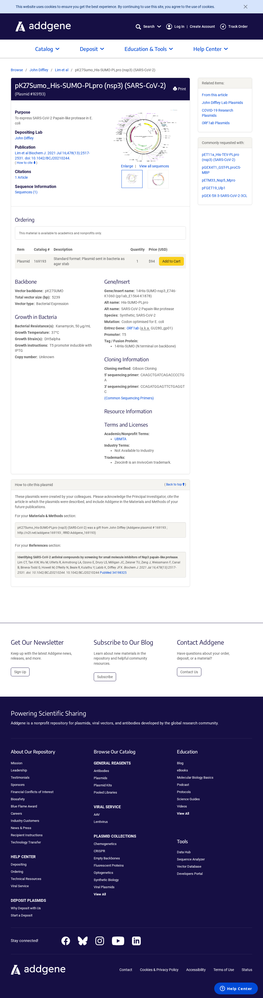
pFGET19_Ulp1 (214, 188)
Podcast (183, 785)
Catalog (44, 49)
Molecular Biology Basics (195, 777)
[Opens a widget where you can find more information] (236, 989)
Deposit (89, 49)
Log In (179, 26)
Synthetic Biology (106, 880)
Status (247, 970)
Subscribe (105, 677)
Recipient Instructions (27, 835)
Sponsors (18, 785)
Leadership (19, 770)
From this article (215, 95)
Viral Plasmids (104, 887)
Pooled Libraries (105, 792)
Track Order (238, 26)
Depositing (18, 864)
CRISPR (99, 851)
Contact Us (189, 672)
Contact (125, 970)
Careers (16, 813)
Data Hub (184, 852)
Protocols (184, 792)
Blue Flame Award (24, 806)
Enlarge (127, 166)
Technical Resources (26, 879)
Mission (16, 763)
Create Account (202, 26)
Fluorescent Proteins (109, 865)
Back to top (174, 484)
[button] (148, 26)
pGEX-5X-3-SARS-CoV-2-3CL (224, 196)
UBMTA (120, 439)
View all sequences (154, 166)
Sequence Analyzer (191, 859)
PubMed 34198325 (113, 572)
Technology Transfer (26, 842)
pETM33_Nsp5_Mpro (218, 180)
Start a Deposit (21, 915)
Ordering (17, 872)
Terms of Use (223, 970)
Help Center (207, 49)
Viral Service (20, 886)
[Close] (243, 6)
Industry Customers (25, 821)
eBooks (182, 770)
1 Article (21, 177)
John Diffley (39, 70)
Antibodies (101, 771)
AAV (97, 814)
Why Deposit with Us (26, 908)
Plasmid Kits (103, 785)
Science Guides (188, 799)
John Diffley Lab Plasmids (222, 103)
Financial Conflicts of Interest (32, 792)
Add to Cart (171, 261)
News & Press (21, 828)
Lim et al (62, 70)
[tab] (132, 178)
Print (181, 89)
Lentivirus (101, 822)
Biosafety (18, 799)
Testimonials (20, 777)
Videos (182, 806)
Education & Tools (146, 49)
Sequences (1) (26, 192)
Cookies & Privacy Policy (159, 970)
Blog (180, 763)
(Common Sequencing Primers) (129, 398)
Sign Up (20, 672)
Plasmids (216, 123)
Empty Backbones (107, 858)
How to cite (25, 163)
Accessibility (196, 970)
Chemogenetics (105, 844)
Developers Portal (190, 874)
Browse (17, 70)
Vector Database (189, 866)
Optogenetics (103, 873)
